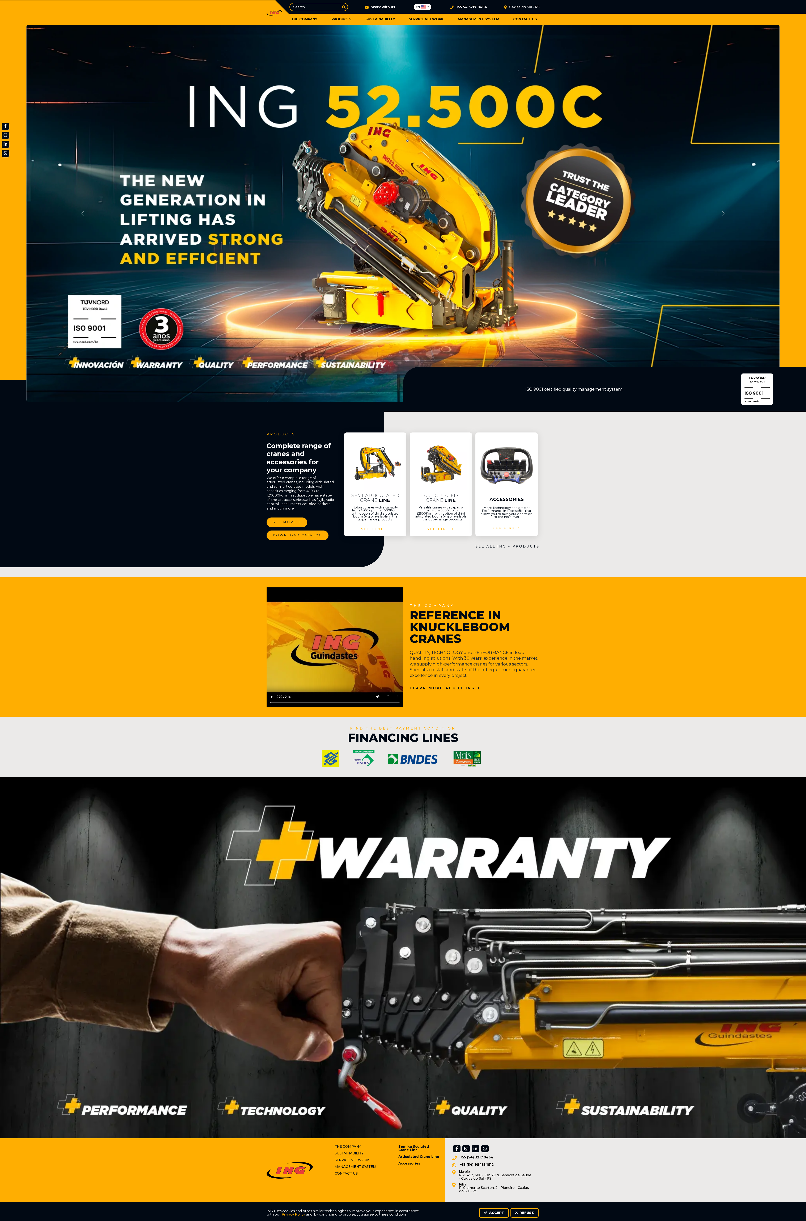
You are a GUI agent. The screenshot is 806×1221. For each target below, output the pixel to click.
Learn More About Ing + (445, 688)
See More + (287, 522)
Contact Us (525, 19)
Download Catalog (297, 535)
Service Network (426, 19)
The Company (304, 19)
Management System (478, 19)
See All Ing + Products (507, 546)
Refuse (526, 1213)
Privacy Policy (293, 1214)
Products (341, 19)
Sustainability (380, 19)
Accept (496, 1213)
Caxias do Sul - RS (524, 7)
